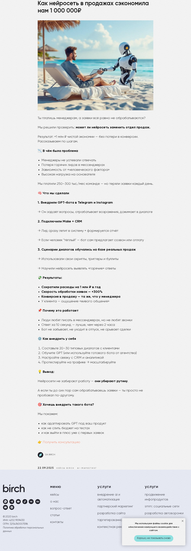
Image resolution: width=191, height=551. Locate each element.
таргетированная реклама (117, 520)
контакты (56, 522)
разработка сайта (111, 513)
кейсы (54, 494)
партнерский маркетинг (115, 506)
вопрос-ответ (61, 508)
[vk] (31, 501)
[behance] (37, 501)
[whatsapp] (5, 501)
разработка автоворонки (164, 513)
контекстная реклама (113, 527)
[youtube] (18, 501)
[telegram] (11, 501)
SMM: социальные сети (162, 506)
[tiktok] (24, 501)
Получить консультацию (61, 442)
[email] (5, 507)
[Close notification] (182, 521)
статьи (55, 515)
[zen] (11, 507)
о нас (54, 501)
